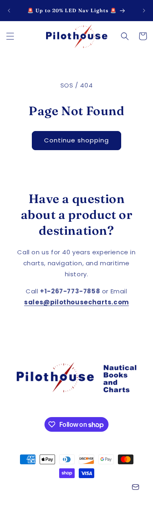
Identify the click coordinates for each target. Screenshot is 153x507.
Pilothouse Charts (53, 488)
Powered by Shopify (101, 488)
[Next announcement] (144, 11)
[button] (10, 36)
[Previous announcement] (9, 11)
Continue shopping (76, 140)
